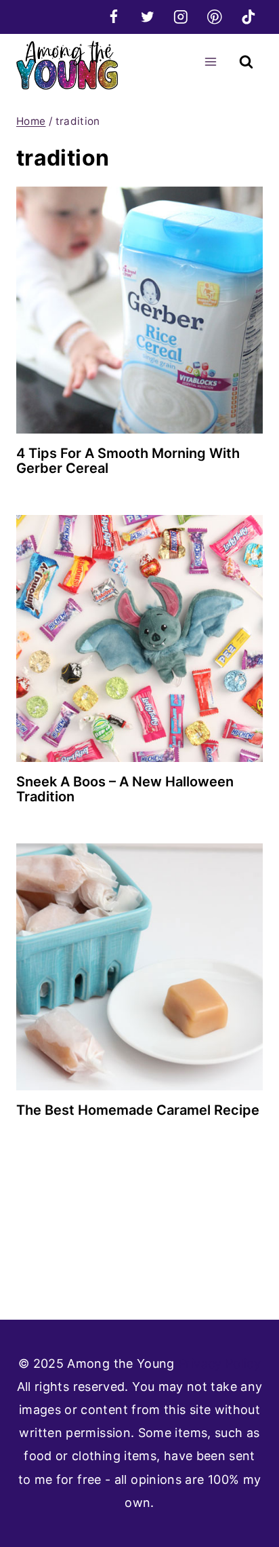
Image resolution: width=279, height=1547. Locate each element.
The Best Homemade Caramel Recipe (137, 1110)
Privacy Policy (219, 1363)
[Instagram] (181, 16)
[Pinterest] (214, 16)
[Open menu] (210, 61)
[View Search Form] (246, 62)
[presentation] (139, 310)
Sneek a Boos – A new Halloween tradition (125, 789)
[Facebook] (113, 16)
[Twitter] (147, 16)
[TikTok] (248, 16)
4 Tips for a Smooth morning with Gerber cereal (128, 460)
